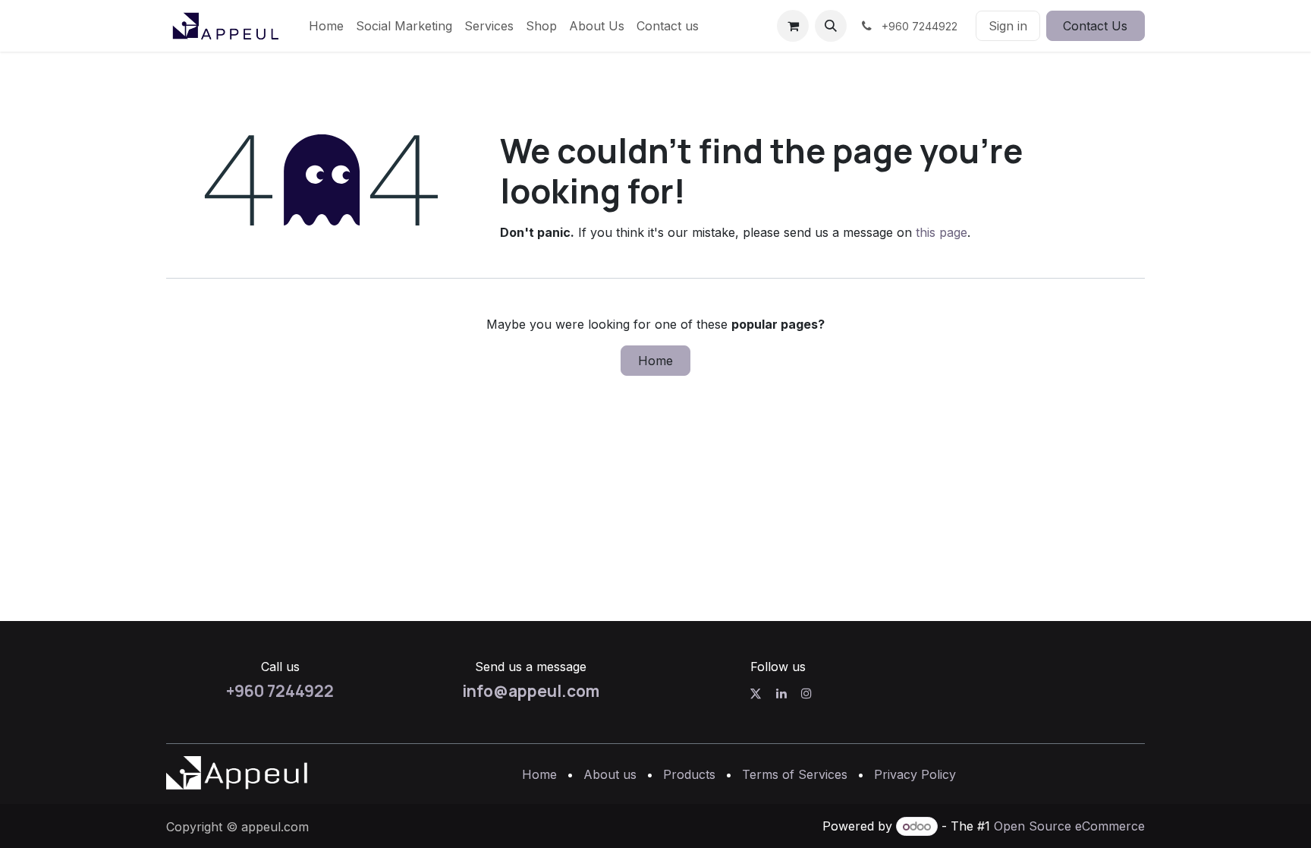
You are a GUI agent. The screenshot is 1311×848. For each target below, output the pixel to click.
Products (689, 774)
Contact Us (1095, 25)
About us (610, 774)
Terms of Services (794, 774)
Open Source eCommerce (1069, 826)
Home (655, 360)
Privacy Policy (915, 774)
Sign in (1008, 25)
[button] (831, 26)
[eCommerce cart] (793, 26)
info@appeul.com (530, 690)
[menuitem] (326, 26)
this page (941, 232)
